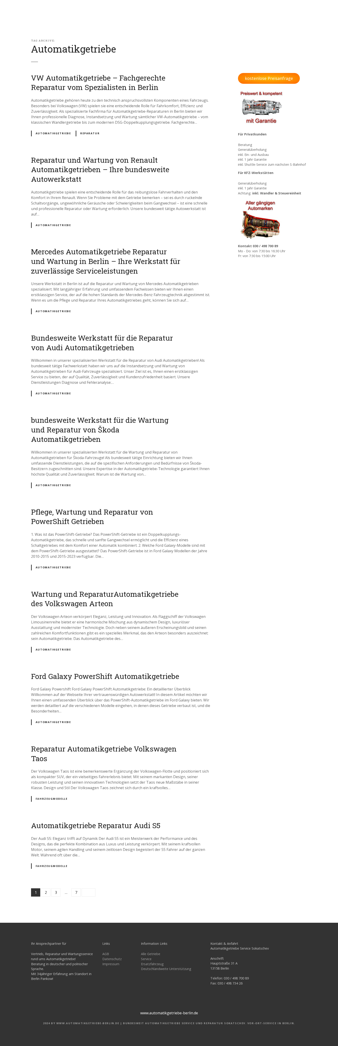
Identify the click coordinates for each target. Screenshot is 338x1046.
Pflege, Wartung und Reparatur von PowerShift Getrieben (92, 516)
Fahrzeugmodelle (52, 798)
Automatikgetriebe (53, 133)
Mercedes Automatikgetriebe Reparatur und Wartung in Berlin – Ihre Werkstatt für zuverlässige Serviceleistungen (105, 261)
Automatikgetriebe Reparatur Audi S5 (95, 825)
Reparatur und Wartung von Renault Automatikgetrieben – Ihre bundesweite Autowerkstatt (100, 169)
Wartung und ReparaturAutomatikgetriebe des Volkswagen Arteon (104, 599)
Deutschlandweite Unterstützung (166, 969)
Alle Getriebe (150, 954)
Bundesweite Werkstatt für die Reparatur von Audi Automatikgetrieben (102, 342)
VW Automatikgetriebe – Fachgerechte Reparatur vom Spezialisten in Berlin (98, 82)
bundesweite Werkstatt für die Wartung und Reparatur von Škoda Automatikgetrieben (100, 429)
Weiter (88, 892)
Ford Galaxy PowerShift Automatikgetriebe (105, 676)
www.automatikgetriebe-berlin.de (169, 1012)
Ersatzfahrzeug (152, 964)
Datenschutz (112, 959)
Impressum (110, 964)
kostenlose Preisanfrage (269, 78)
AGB (105, 954)
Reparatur (90, 133)
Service (146, 959)
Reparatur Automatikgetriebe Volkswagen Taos (104, 753)
